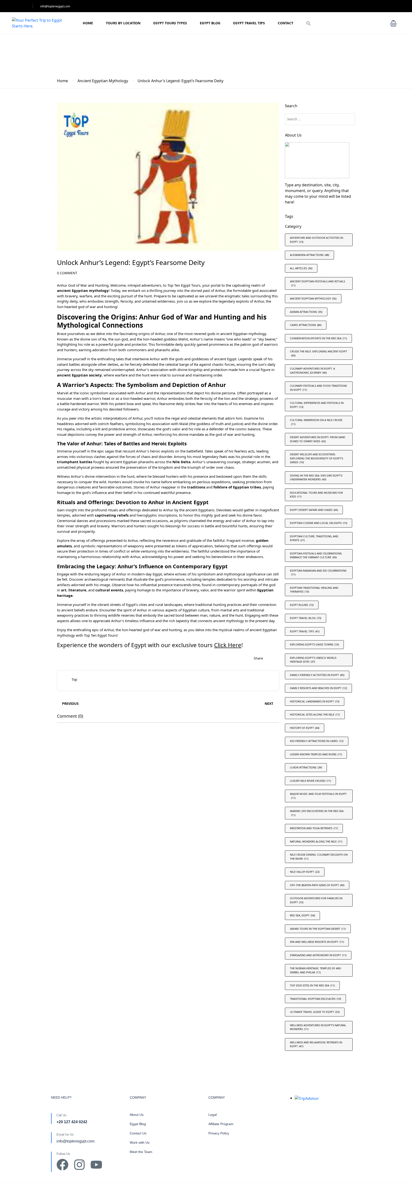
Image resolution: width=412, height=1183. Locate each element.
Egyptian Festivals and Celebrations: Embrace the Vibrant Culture (316, 555)
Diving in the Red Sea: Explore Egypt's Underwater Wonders (316, 477)
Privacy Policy (218, 1133)
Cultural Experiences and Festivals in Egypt (317, 405)
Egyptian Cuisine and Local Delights (318, 523)
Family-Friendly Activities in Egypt (317, 675)
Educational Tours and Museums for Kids (316, 494)
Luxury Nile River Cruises (310, 780)
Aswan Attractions (306, 312)
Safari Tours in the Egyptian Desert (318, 928)
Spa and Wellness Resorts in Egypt (317, 942)
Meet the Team (141, 1152)
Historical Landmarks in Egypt (314, 701)
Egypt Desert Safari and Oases (314, 510)
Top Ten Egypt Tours (183, 285)
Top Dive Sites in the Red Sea (312, 985)
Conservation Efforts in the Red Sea (318, 338)
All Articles (301, 268)
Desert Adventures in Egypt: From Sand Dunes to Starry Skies (317, 439)
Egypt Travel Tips (249, 23)
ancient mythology (228, 620)
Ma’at (184, 423)
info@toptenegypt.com (55, 6)
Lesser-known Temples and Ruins (316, 754)
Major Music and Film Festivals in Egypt (318, 796)
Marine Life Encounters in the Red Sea (317, 813)
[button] (308, 23)
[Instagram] (79, 1165)
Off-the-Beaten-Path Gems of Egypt (317, 885)
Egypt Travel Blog (305, 618)
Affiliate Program (220, 1124)
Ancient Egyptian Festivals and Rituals (317, 283)
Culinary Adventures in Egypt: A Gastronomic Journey (312, 370)
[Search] (348, 119)
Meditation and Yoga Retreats (314, 828)
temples (209, 579)
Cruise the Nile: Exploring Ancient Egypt (318, 353)
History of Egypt (304, 728)
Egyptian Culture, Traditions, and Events (314, 538)
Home (88, 23)
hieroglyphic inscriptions (157, 515)
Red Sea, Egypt (302, 915)
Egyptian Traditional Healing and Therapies (314, 590)
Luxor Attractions (306, 767)
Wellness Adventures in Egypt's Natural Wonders (318, 1027)
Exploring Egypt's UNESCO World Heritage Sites (313, 660)
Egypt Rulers (302, 605)
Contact (285, 23)
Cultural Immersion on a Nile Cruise (316, 422)
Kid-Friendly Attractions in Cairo (316, 741)
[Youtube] (96, 1165)
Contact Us (138, 1133)
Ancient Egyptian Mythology (102, 80)
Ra (104, 339)
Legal (212, 1115)
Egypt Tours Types (170, 23)
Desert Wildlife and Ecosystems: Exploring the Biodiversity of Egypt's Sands (316, 458)
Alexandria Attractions (309, 255)
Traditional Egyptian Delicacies (315, 998)
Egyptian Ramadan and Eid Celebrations (318, 572)
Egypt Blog (210, 23)
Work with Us (139, 1142)
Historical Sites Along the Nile (315, 714)
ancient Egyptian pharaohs (132, 461)
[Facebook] (62, 1165)
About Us (137, 1115)
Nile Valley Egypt (304, 871)
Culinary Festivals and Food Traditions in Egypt (318, 387)
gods (211, 333)
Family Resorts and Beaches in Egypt (318, 688)
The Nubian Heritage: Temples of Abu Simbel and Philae (315, 970)
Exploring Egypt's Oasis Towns (314, 644)
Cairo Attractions (305, 325)
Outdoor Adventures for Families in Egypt (316, 900)
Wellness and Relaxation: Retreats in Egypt (316, 1044)
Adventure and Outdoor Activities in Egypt (316, 240)
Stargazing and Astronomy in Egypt (318, 955)
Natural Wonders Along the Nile (316, 841)
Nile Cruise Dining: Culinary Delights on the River (319, 856)
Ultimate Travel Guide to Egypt (315, 1012)
